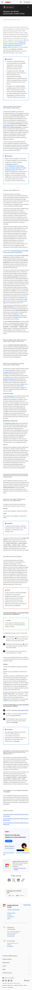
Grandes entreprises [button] (7, 959)
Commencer (9, 914)
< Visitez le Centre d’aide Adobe (13, 909)
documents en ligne (12, 164)
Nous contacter (10, 946)
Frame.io (13, 169)
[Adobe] (8, 2)
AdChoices (11, 987)
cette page (16, 741)
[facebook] (3, 980)
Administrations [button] (6, 962)
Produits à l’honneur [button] (7, 973)
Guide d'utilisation (10, 916)
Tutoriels (8, 918)
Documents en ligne (7, 372)
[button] (21, 2)
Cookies (25, 985)
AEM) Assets (16, 315)
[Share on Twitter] (13, 881)
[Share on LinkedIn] (18, 881)
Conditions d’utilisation (18, 985)
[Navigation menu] (2, 2)
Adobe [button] (4, 969)
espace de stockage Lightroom (13, 168)
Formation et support (11, 913)
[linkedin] (11, 980)
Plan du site (4, 987)
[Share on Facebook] (9, 881)
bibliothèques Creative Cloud (11, 423)
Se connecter (27, 2)
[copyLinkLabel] (23, 881)
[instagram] (6, 980)
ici (9, 84)
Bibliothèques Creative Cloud (16, 166)
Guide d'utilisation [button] (9, 7)
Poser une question (10, 935)
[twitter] (8, 980)
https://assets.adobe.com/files (21, 710)
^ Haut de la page (26, 904)
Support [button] (4, 966)
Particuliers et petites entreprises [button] (9, 955)
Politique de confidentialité (7, 985)
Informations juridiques (8, 852)
